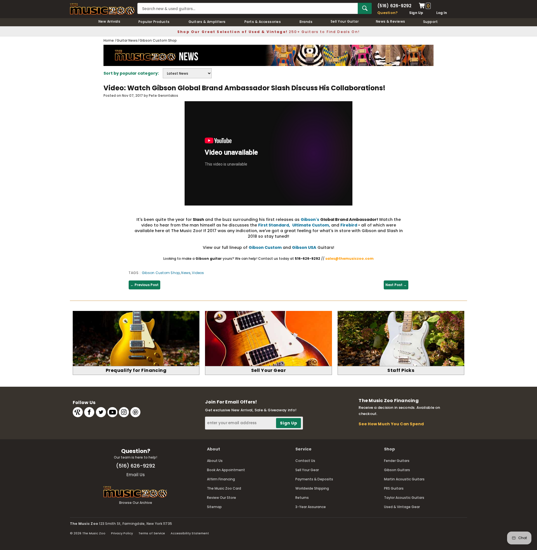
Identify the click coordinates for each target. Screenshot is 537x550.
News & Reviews (390, 21)
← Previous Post (144, 284)
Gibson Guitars (397, 470)
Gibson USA (304, 247)
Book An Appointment (226, 470)
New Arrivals (109, 21)
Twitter (101, 412)
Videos (198, 272)
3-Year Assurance (310, 506)
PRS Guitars (394, 488)
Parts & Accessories (262, 21)
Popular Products (154, 21)
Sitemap (214, 506)
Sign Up (416, 12)
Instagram (124, 412)
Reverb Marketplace (78, 412)
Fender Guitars (396, 460)
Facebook (89, 412)
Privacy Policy (122, 533)
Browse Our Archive (135, 502)
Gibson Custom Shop (161, 272)
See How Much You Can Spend (391, 424)
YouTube (112, 412)
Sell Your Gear (307, 470)
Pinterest (135, 412)
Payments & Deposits (314, 479)
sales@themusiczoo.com (349, 258)
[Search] (365, 8)
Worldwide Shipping (312, 488)
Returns (302, 497)
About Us (215, 460)
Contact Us (305, 460)
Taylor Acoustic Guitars (404, 497)
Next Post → (396, 284)
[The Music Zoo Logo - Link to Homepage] (102, 9)
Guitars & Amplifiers (207, 21)
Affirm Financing (221, 479)
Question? (387, 12)
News (185, 272)
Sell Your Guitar (345, 21)
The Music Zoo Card (224, 488)
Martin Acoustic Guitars (404, 479)
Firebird (348, 225)
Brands (306, 21)
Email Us (135, 475)
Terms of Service (151, 533)
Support (430, 21)
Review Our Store (221, 497)
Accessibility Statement (190, 533)
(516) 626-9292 (394, 6)
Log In (441, 12)
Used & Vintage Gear (402, 506)
